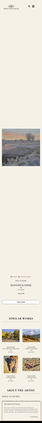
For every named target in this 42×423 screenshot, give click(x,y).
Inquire (21, 302)
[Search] (29, 6)
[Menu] (33, 6)
